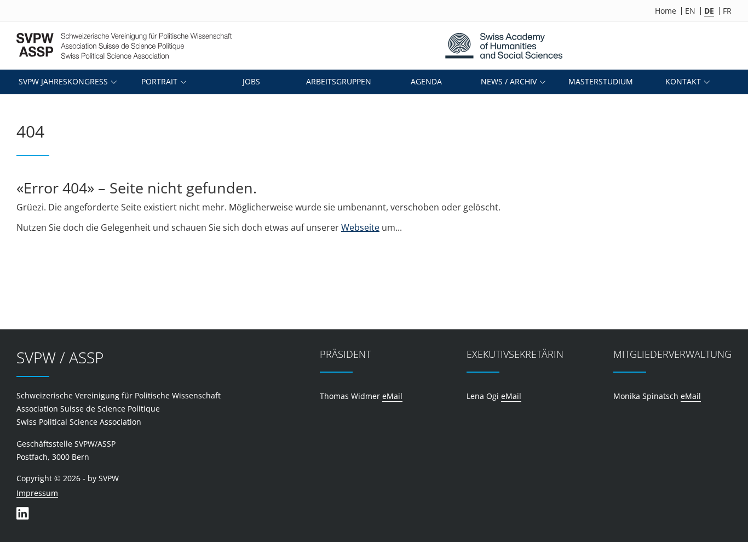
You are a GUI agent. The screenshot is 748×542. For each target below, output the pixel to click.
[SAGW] (503, 46)
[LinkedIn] (22, 513)
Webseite (360, 227)
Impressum (37, 493)
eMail (392, 396)
